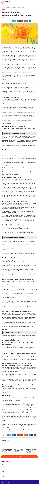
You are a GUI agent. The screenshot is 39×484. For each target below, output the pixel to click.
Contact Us (36, 482)
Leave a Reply (19, 456)
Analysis (3, 464)
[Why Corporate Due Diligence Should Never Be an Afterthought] (31, 445)
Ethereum (7, 7)
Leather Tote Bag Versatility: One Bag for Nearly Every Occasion (7, 450)
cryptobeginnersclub (5, 469)
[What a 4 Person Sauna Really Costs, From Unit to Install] (19, 445)
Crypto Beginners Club (18, 482)
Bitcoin (3, 466)
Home (4, 7)
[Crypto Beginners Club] (5, 2)
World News (32, 482)
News (3, 473)
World (4, 9)
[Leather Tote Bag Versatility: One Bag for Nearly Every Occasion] (7, 445)
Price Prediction (4, 474)
